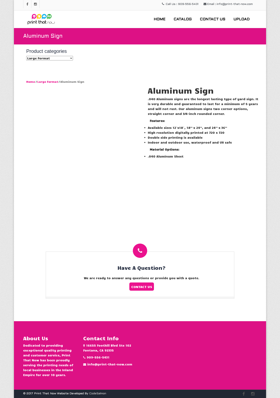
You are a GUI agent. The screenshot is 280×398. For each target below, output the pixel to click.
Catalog (183, 19)
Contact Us (212, 19)
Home (159, 19)
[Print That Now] (41, 18)
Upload (241, 19)
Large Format (47, 81)
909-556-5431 (98, 357)
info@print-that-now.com (109, 364)
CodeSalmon (97, 393)
